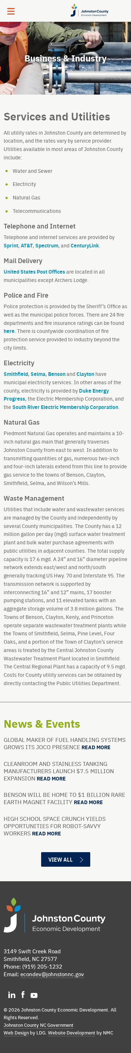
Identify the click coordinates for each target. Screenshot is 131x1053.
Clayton (85, 373)
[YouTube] (34, 996)
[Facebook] (23, 996)
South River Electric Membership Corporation (65, 406)
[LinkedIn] (12, 996)
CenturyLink (85, 245)
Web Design (16, 1032)
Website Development (71, 1032)
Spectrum (46, 245)
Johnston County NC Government (39, 1024)
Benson (57, 373)
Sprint (11, 245)
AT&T (27, 245)
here (9, 330)
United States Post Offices (34, 271)
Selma (38, 373)
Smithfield (16, 373)
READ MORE (96, 747)
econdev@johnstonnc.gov (52, 974)
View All (60, 859)
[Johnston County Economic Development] (86, 16)
